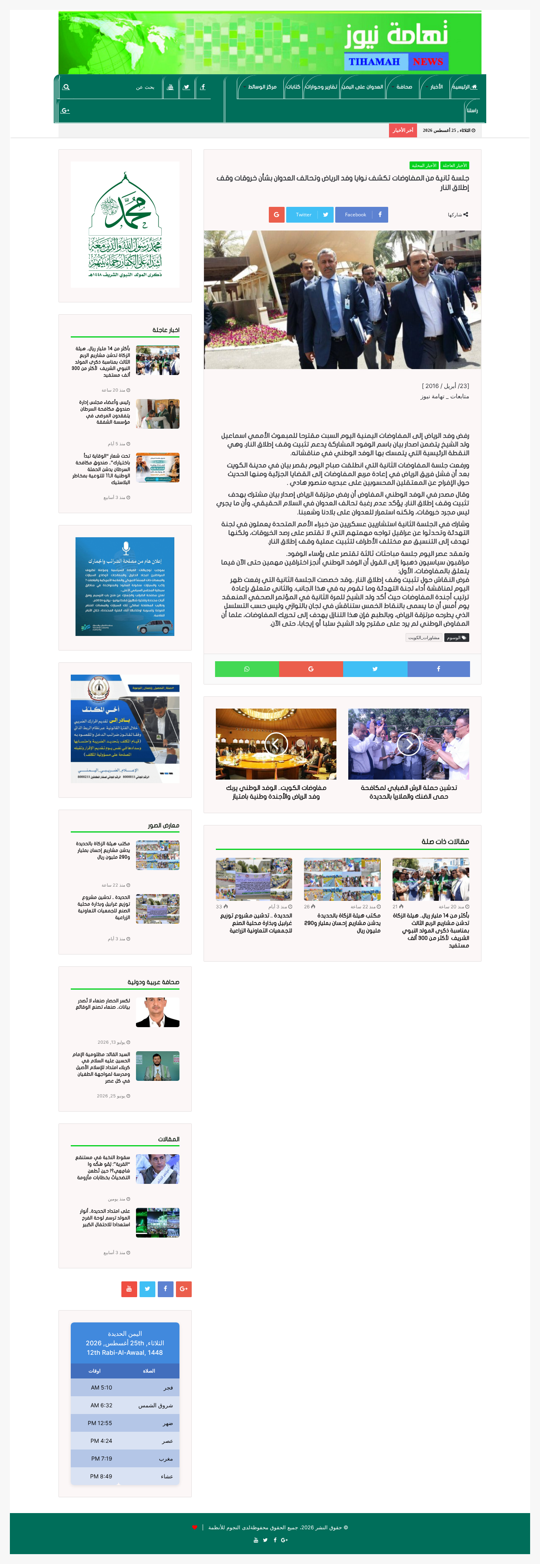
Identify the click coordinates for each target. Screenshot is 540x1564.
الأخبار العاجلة (455, 165)
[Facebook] (203, 87)
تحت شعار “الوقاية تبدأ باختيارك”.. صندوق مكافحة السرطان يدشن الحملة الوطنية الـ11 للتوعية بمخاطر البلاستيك (101, 469)
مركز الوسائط (262, 87)
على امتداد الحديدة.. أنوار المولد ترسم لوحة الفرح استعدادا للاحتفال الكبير (105, 1218)
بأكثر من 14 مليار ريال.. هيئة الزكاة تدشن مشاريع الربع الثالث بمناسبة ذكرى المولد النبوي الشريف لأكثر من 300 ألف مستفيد (431, 931)
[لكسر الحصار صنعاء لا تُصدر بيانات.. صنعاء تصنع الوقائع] (157, 1012)
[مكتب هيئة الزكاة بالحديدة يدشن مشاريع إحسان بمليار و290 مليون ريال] (342, 879)
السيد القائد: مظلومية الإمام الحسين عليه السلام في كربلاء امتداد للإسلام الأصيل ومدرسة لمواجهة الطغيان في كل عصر (101, 1067)
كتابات (293, 87)
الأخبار (436, 87)
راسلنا (472, 110)
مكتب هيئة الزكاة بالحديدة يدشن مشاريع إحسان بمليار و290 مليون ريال (342, 923)
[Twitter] (187, 87)
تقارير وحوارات (321, 87)
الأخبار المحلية (424, 165)
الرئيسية (461, 87)
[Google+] (65, 110)
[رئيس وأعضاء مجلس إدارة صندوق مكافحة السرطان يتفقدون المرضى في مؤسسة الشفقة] (157, 414)
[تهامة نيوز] (270, 46)
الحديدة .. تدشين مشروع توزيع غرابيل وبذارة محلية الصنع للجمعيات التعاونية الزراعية (256, 923)
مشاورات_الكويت (424, 637)
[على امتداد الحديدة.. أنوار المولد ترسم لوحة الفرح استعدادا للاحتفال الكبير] (157, 1223)
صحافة (404, 87)
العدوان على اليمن (362, 87)
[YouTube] (170, 87)
